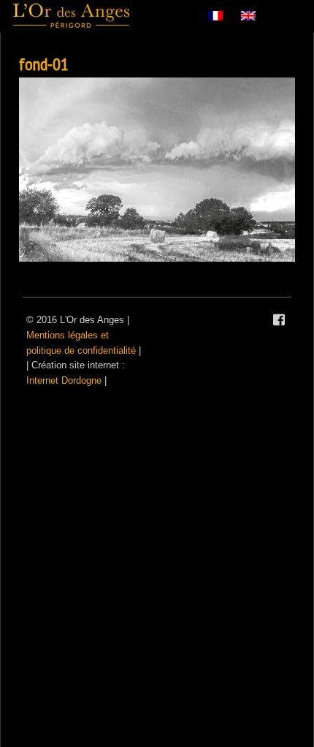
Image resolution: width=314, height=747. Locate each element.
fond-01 (44, 64)
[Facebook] (279, 320)
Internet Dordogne (64, 380)
